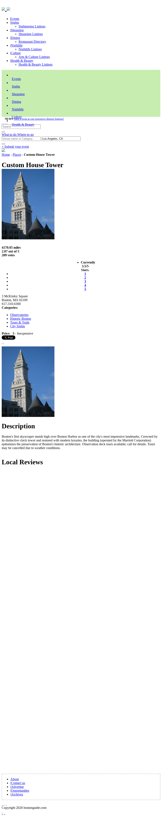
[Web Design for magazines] (2, 811)
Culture (16, 53)
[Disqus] (81, 527)
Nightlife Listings (30, 49)
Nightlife (17, 45)
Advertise (17, 787)
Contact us (18, 783)
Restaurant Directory (32, 41)
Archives (17, 794)
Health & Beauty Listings (36, 64)
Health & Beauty (22, 60)
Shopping (17, 30)
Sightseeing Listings (32, 26)
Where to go (25, 134)
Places (17, 154)
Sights (15, 22)
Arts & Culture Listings (34, 57)
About (14, 779)
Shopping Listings (31, 34)
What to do (9, 134)
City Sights (17, 326)
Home (6, 154)
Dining (15, 38)
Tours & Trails (19, 322)
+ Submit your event (15, 146)
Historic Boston (20, 318)
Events (14, 19)
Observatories (19, 315)
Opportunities (20, 790)
